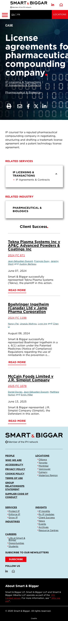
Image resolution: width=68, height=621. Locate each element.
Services (11, 507)
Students (13, 546)
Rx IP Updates (46, 514)
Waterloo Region (48, 475)
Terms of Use (14, 478)
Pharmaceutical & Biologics (22, 92)
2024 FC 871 (16, 255)
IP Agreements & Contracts (23, 85)
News (42, 520)
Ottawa (43, 459)
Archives (44, 527)
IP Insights (44, 511)
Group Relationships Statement (14, 486)
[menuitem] (34, 176)
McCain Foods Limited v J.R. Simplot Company (30, 378)
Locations (59, 14)
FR (18, 14)
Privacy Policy (15, 469)
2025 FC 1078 (17, 386)
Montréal (44, 465)
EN (13, 14)
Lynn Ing (42, 323)
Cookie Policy (14, 473)
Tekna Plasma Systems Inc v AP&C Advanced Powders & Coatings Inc (34, 245)
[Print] (9, 106)
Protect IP (14, 511)
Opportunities (16, 543)
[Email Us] (61, 5)
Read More (17, 290)
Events (42, 524)
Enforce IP (14, 514)
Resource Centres (48, 530)
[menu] (34, 176)
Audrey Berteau (27, 264)
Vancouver (45, 469)
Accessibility (14, 464)
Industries (12, 521)
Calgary (43, 472)
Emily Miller (27, 394)
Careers (11, 534)
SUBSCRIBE (16, 559)
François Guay (41, 261)
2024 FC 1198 (17, 317)
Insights (41, 507)
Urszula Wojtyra (28, 323)
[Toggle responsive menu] (5, 14)
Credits (34, 618)
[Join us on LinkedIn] (52, 5)
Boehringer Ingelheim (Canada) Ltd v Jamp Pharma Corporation (28, 308)
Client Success (47, 517)
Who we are (13, 460)
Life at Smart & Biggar (17, 539)
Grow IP (13, 517)
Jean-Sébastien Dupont (20, 261)
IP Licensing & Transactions (23, 82)
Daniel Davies (15, 392)
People (10, 455)
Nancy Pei (13, 323)
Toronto (43, 462)
